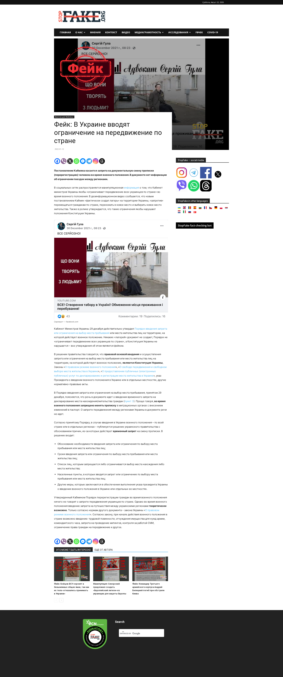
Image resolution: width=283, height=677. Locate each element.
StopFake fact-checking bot (195, 225)
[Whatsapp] (76, 161)
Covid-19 (212, 32)
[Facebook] (57, 161)
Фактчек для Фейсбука (64, 117)
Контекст (111, 32)
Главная (65, 32)
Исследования (178, 32)
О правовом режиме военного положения (90, 367)
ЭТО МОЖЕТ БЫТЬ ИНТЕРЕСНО (73, 550)
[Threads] (102, 161)
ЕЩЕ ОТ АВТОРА (104, 550)
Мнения (95, 32)
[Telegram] (89, 161)
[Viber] (63, 161)
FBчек (199, 32)
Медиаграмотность (148, 32)
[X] (70, 161)
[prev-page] (56, 600)
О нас (79, 32)
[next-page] (61, 600)
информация (131, 187)
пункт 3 (129, 401)
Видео (126, 32)
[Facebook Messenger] (83, 161)
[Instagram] (95, 161)
